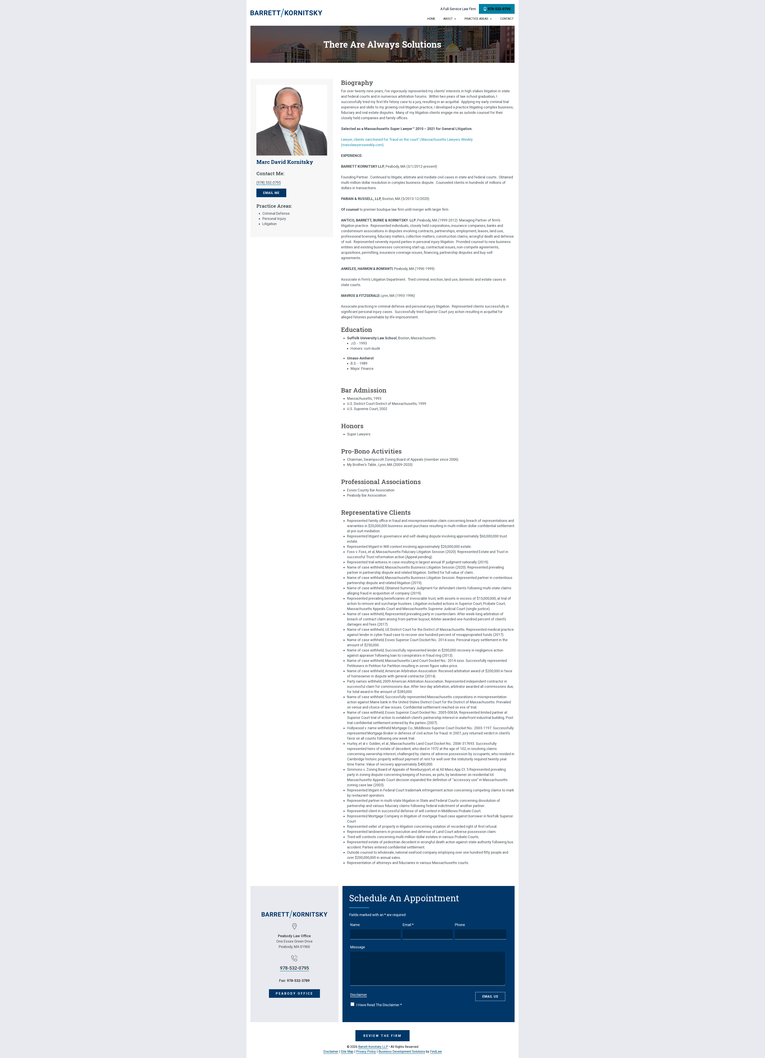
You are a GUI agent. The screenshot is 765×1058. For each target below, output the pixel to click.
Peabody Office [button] (294, 993)
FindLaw (436, 1051)
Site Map (347, 1051)
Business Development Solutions (402, 1051)
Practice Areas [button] (476, 19)
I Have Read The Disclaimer (379, 1005)
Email (408, 925)
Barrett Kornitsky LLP (373, 1047)
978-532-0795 (499, 9)
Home (431, 19)
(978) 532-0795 (268, 182)
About (448, 19)
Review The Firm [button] (382, 1036)
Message (357, 947)
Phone (460, 925)
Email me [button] (271, 193)
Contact (507, 19)
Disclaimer (358, 995)
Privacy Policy (366, 1051)
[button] (761, 1029)
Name (355, 925)
